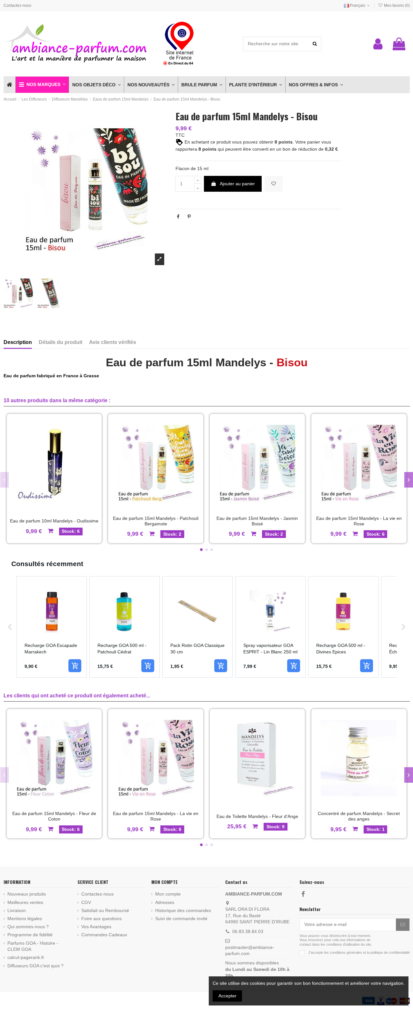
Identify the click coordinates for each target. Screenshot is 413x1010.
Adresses (164, 902)
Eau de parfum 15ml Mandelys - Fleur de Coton (54, 816)
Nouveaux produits (26, 894)
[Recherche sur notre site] (314, 44)
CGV (86, 902)
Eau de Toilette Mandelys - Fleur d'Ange (257, 816)
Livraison (16, 910)
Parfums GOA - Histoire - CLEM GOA (32, 946)
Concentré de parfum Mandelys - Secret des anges (359, 816)
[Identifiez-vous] (378, 44)
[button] (42, 85)
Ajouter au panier (237, 183)
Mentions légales (24, 918)
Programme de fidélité (30, 934)
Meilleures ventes (25, 902)
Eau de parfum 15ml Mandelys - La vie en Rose (359, 521)
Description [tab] (18, 342)
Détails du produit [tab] (60, 342)
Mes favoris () (396, 5)
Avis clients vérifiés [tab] (112, 342)
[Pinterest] (189, 216)
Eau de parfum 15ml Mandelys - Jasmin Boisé (257, 521)
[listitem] (51, 627)
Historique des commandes (183, 910)
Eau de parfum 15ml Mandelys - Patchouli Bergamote (155, 521)
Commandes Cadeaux (104, 934)
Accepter (227, 995)
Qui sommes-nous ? (28, 926)
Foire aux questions (101, 918)
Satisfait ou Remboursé (105, 910)
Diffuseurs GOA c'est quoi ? (35, 965)
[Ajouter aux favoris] (274, 184)
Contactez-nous (17, 5)
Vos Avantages (96, 926)
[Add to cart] (74, 665)
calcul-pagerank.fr (25, 957)
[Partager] (178, 216)
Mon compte (168, 894)
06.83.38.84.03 (247, 931)
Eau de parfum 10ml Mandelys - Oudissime (54, 520)
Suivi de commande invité (181, 918)
